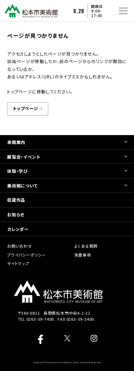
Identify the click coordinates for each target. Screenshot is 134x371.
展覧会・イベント (23, 157)
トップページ (25, 108)
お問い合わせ (19, 245)
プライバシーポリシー (26, 254)
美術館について (22, 185)
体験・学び (17, 171)
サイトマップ (18, 263)
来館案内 (16, 142)
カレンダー (18, 229)
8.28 (78, 11)
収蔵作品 (16, 200)
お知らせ (15, 214)
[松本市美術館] (31, 14)
